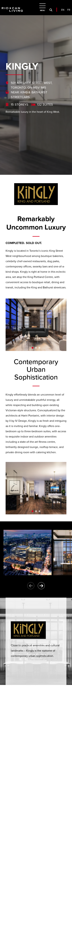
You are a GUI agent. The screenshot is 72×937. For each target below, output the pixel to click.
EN (62, 10)
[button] (32, 348)
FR (68, 10)
